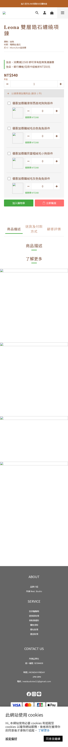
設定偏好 (11, 738)
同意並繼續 (53, 738)
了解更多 (44, 730)
